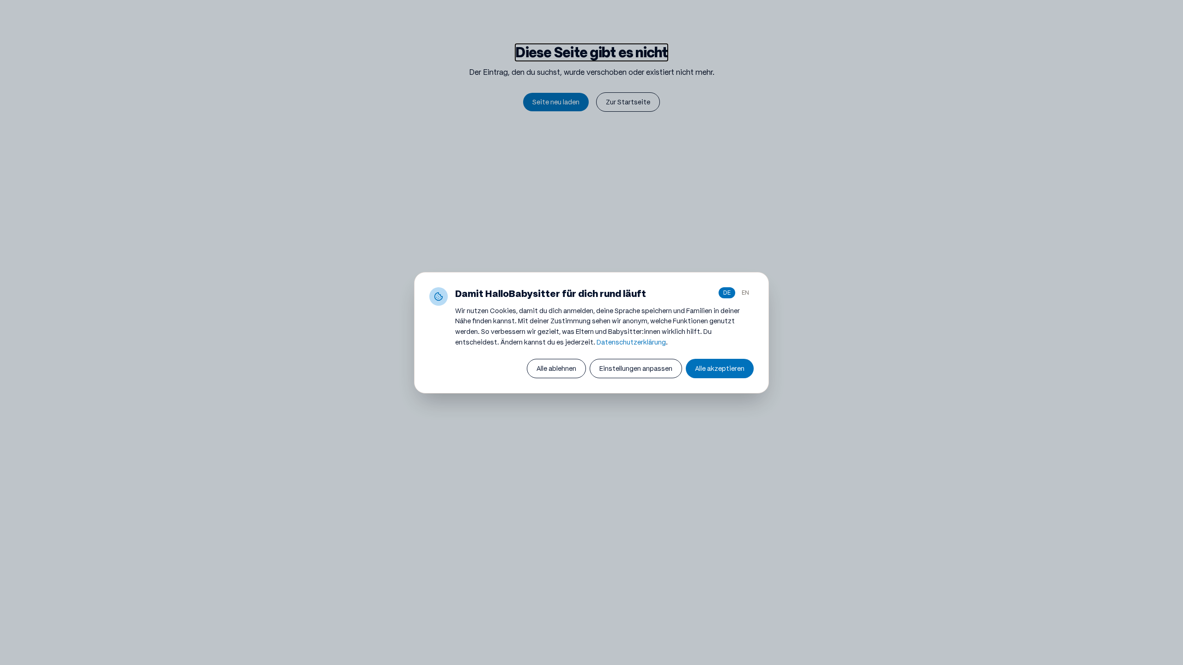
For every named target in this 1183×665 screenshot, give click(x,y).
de (727, 292)
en (745, 292)
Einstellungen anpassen (635, 368)
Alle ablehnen (556, 368)
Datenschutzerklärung (631, 342)
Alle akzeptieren (719, 368)
